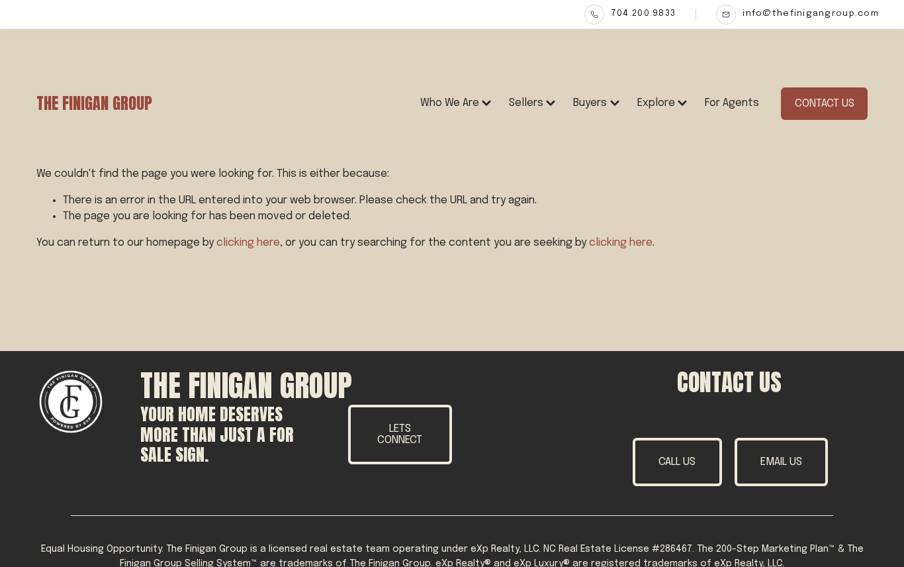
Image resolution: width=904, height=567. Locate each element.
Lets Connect (399, 434)
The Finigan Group (94, 103)
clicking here (248, 242)
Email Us (781, 462)
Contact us (824, 103)
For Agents (732, 103)
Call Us (677, 462)
